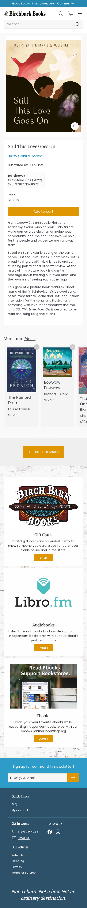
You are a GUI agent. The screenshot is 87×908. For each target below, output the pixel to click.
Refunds (17, 855)
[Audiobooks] (43, 596)
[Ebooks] (43, 686)
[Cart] (71, 13)
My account (20, 810)
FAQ (14, 804)
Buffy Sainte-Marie (25, 155)
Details (43, 648)
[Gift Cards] (43, 505)
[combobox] (43, 24)
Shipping (18, 861)
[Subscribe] (73, 777)
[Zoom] (75, 126)
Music (29, 338)
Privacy (17, 867)
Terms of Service (24, 873)
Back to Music (46, 451)
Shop (43, 557)
